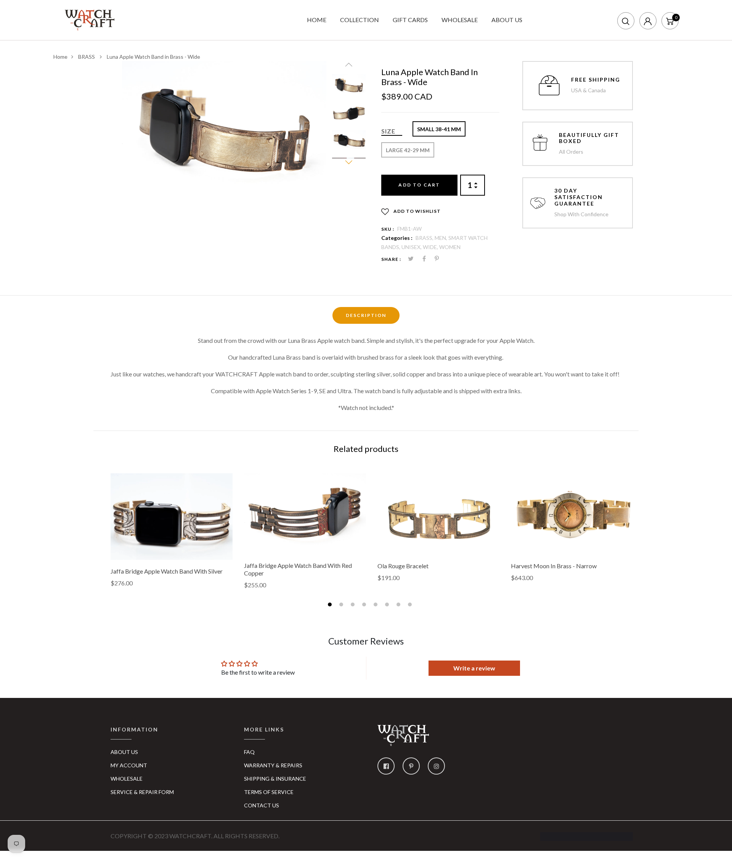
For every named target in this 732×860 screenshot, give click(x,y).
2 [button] (342, 605)
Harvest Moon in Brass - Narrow (554, 565)
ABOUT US (506, 19)
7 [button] (399, 605)
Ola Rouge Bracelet (403, 565)
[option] (224, 129)
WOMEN (450, 247)
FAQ (249, 752)
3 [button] (354, 605)
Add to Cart (419, 185)
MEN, (441, 238)
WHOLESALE (459, 19)
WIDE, (431, 247)
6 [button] (388, 605)
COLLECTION (359, 19)
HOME (316, 19)
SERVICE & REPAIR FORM (142, 792)
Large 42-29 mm (408, 150)
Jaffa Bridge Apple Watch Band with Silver (167, 571)
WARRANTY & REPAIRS (273, 765)
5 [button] (376, 605)
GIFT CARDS (410, 19)
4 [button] (365, 605)
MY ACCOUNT (129, 765)
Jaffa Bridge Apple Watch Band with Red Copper (298, 569)
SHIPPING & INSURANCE (275, 778)
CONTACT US (261, 805)
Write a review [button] (474, 668)
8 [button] (411, 605)
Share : (391, 259)
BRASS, (425, 238)
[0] (670, 20)
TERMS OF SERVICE (269, 792)
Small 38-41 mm (439, 129)
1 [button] (331, 605)
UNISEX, (412, 247)
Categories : (397, 238)
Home (60, 56)
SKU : (387, 229)
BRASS (87, 56)
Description (366, 315)
